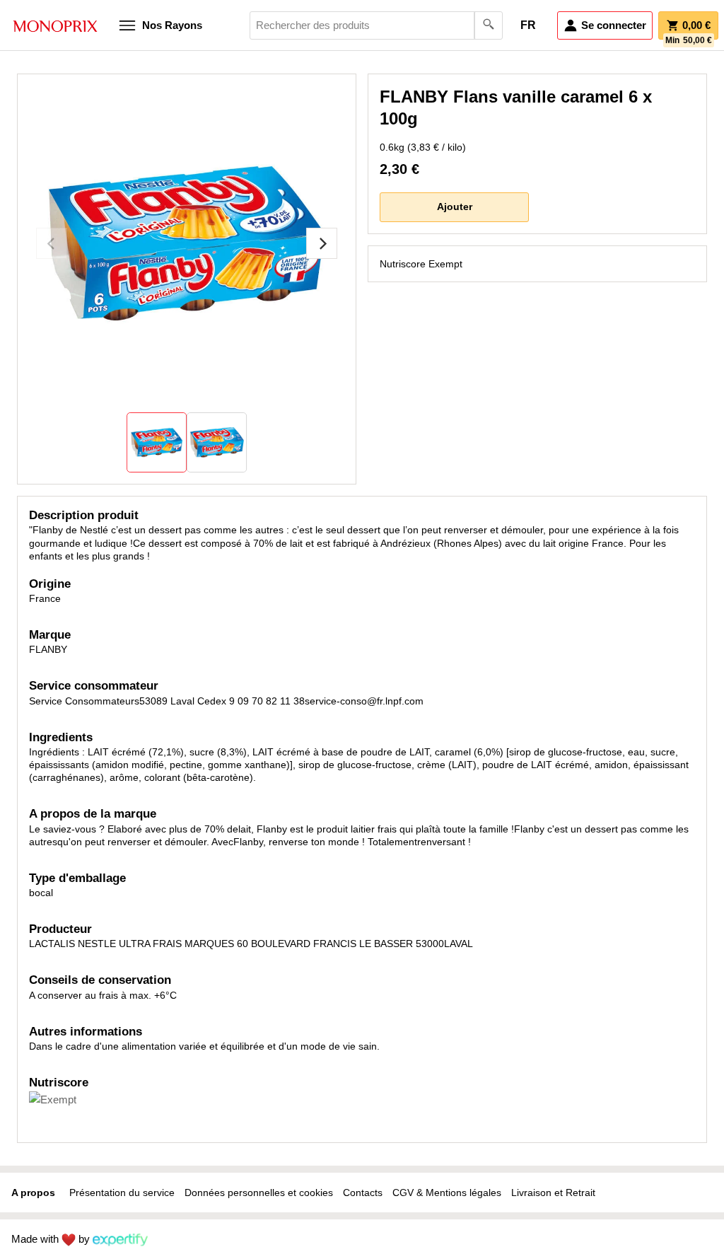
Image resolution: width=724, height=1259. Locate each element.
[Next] (321, 243)
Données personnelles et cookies (259, 1192)
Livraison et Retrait (553, 1192)
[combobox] (376, 25)
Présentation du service (122, 1192)
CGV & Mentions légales (446, 1192)
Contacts (363, 1192)
